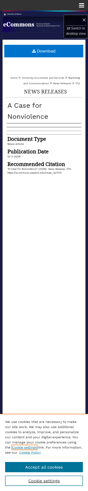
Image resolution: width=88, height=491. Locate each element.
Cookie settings (24, 447)
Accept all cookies (44, 467)
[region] (44, 452)
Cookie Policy (30, 452)
